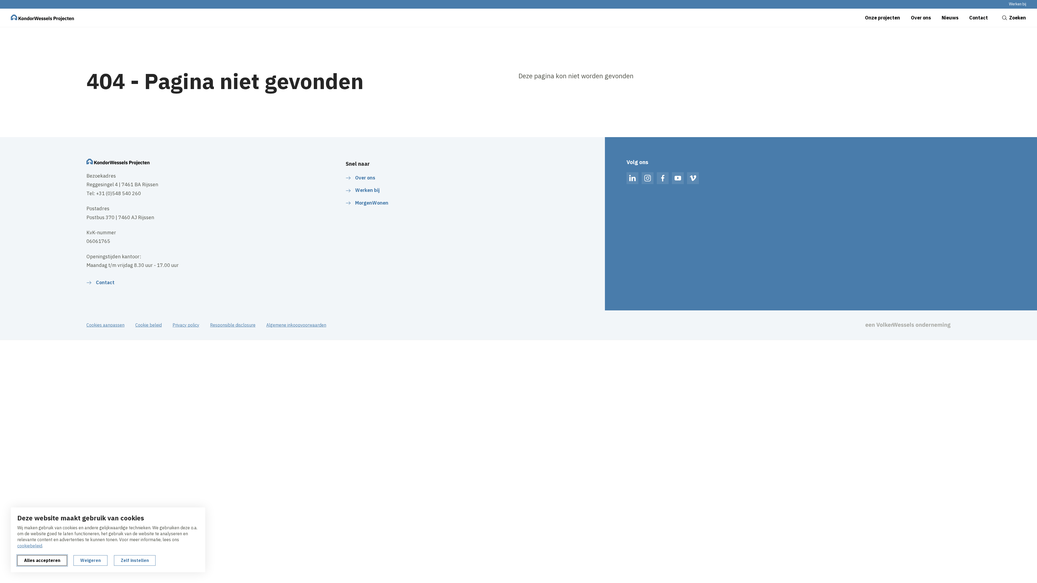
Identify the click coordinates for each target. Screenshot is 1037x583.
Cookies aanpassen (105, 325)
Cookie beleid (148, 325)
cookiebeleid (29, 545)
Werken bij (1017, 4)
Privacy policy (186, 325)
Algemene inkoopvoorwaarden (296, 325)
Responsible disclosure (232, 325)
